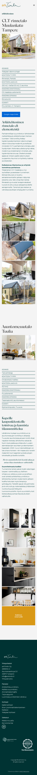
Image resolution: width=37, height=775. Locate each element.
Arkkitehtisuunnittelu (10, 687)
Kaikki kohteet (7, 705)
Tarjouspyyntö (7, 694)
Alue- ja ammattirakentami (12, 707)
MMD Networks (24, 771)
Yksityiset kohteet (8, 712)
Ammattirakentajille (9, 692)
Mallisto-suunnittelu (9, 689)
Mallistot (5, 710)
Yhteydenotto (7, 679)
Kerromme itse (7, 723)
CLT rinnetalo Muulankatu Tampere (14, 25)
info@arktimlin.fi (8, 676)
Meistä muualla (8, 721)
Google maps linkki (11, 114)
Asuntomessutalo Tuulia (17, 329)
